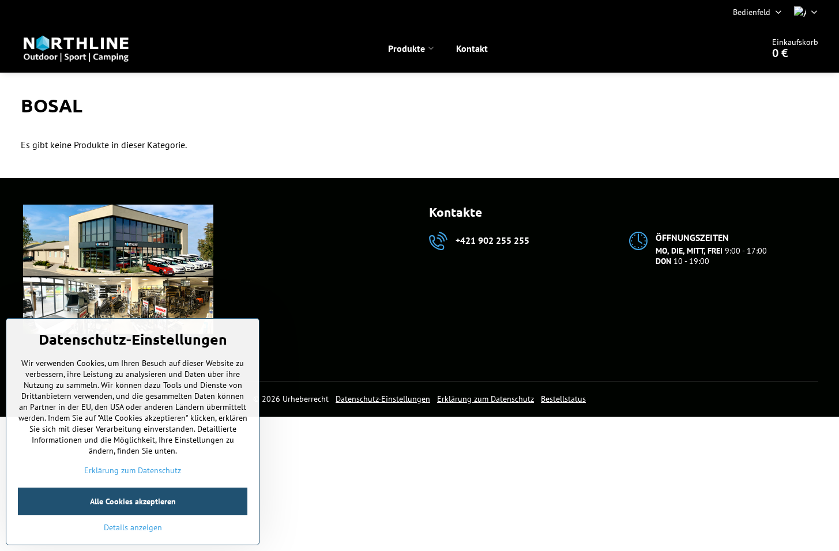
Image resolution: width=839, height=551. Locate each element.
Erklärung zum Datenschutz (485, 399)
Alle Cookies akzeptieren (133, 501)
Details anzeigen (133, 527)
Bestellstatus (563, 399)
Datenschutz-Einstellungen (383, 399)
